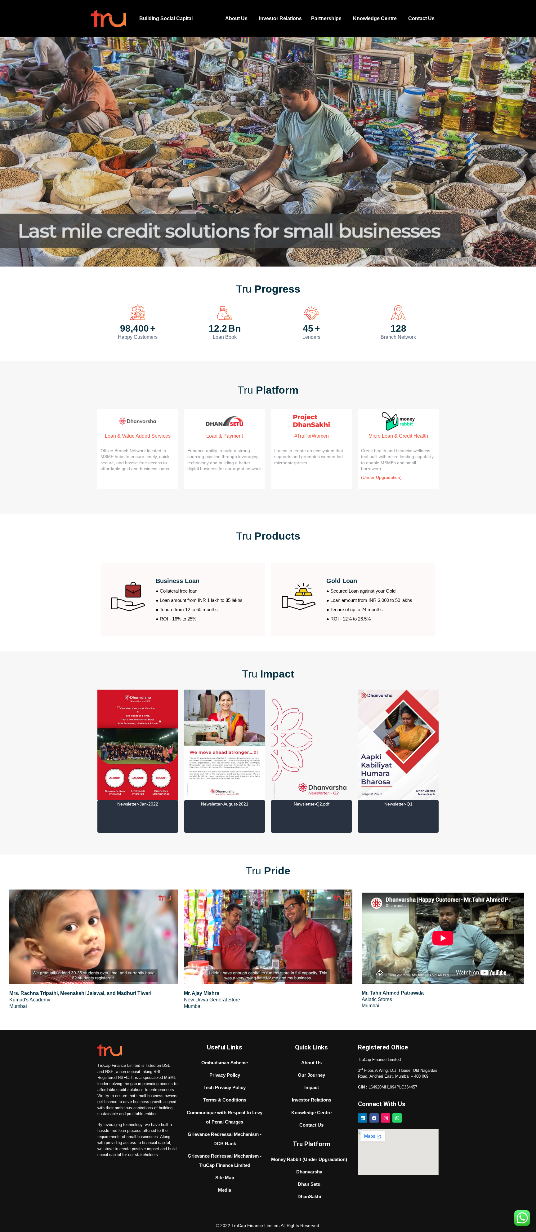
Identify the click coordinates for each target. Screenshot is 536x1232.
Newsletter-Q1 (311, 803)
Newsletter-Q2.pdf (225, 803)
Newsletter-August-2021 (138, 803)
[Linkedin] (362, 1118)
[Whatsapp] (397, 1118)
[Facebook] (374, 1118)
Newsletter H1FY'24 (398, 814)
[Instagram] (385, 1118)
